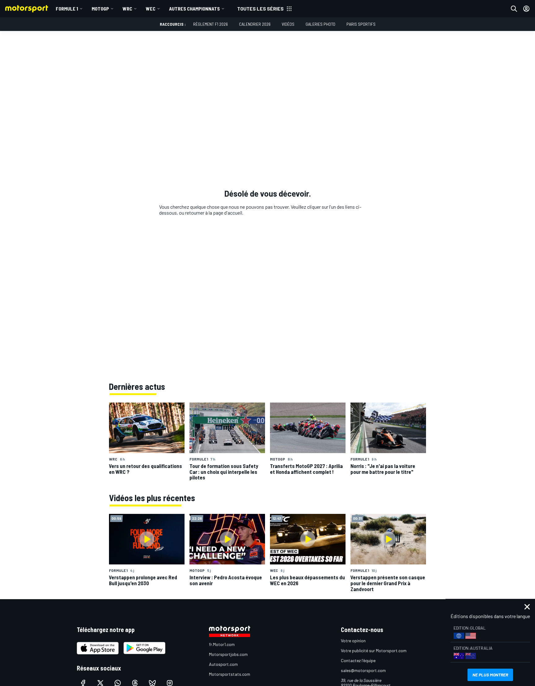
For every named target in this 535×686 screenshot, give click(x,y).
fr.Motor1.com (222, 644)
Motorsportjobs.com (228, 654)
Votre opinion (353, 640)
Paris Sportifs (361, 24)
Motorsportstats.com (229, 674)
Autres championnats (194, 8)
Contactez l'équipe (358, 660)
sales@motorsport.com (363, 670)
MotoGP (100, 8)
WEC (150, 8)
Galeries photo (320, 24)
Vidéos (288, 24)
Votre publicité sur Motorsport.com (374, 650)
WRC (127, 8)
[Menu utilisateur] (526, 8)
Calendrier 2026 (255, 24)
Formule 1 (67, 8)
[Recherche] (514, 8)
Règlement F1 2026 (210, 24)
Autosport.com (223, 664)
